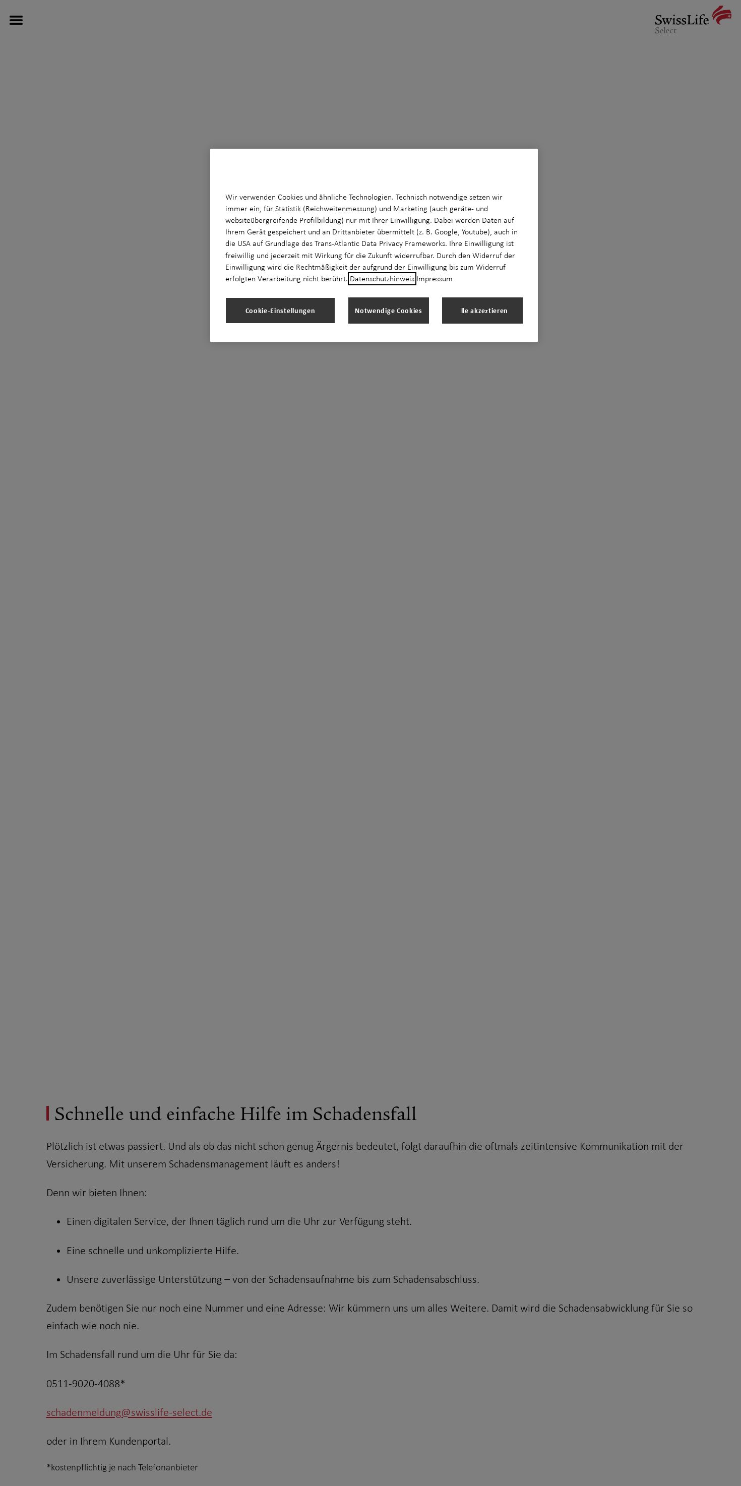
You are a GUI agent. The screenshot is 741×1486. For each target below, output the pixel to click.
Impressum (434, 278)
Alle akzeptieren (482, 310)
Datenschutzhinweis (382, 278)
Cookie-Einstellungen (280, 310)
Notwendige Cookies (388, 310)
